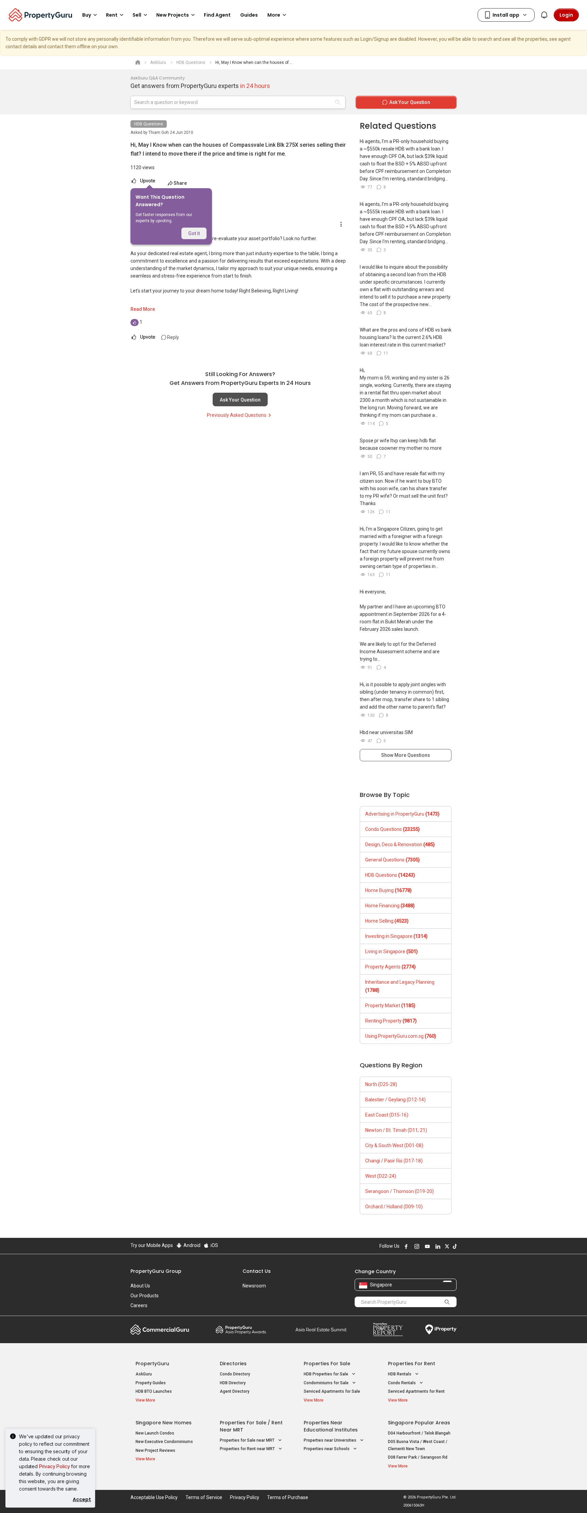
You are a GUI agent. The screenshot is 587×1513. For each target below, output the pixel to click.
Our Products (144, 1295)
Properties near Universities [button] (330, 1440)
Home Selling (387, 921)
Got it (194, 233)
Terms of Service (203, 1497)
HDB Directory (233, 1383)
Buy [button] (86, 15)
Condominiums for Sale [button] (327, 1383)
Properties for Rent (411, 1363)
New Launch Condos (155, 1433)
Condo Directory (235, 1374)
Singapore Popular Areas (419, 1422)
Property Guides (151, 1383)
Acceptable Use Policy (154, 1497)
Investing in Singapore (396, 936)
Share (180, 183)
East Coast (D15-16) (386, 1115)
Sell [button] (136, 15)
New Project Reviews (155, 1450)
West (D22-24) (380, 1176)
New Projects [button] (172, 15)
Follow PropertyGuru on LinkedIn (437, 1246)
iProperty (441, 1329)
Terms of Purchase (287, 1497)
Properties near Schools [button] (327, 1448)
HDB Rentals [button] (400, 1374)
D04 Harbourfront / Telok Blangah (419, 1433)
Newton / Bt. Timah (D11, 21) (396, 1130)
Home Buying (388, 890)
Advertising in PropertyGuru (402, 814)
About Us (140, 1285)
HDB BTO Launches (154, 1391)
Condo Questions (392, 829)
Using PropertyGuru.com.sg (400, 1036)
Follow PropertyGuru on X (446, 1246)
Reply (172, 337)
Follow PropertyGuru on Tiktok (454, 1246)
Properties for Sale (327, 1363)
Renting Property (391, 1021)
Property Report (388, 1329)
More (273, 15)
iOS (214, 1245)
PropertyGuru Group (155, 1271)
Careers (138, 1305)
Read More (142, 309)
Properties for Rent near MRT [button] (248, 1448)
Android (191, 1245)
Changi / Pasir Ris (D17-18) (394, 1160)
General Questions (392, 859)
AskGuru (144, 1374)
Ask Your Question (240, 400)
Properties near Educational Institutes (331, 1426)
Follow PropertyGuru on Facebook (405, 1246)
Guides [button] (249, 15)
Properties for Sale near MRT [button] (247, 1440)
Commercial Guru (159, 1329)
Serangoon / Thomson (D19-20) (399, 1191)
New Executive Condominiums (164, 1441)
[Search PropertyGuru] (447, 1302)
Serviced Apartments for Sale (332, 1391)
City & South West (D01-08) (394, 1145)
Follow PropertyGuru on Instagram (416, 1246)
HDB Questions (148, 124)
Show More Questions (405, 755)
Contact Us (257, 1271)
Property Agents (390, 966)
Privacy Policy (54, 1466)
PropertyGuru (152, 1363)
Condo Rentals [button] (402, 1383)
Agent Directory (234, 1391)
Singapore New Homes (164, 1422)
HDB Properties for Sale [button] (326, 1374)
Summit (321, 1329)
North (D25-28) (381, 1084)
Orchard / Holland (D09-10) (394, 1206)
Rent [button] (112, 15)
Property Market (390, 1005)
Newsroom (254, 1285)
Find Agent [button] (217, 15)
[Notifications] (544, 15)
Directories (233, 1363)
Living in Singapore (391, 951)
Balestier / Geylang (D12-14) (395, 1099)
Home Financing (390, 905)
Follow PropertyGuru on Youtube (426, 1246)
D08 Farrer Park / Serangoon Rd (417, 1457)
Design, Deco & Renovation (400, 844)
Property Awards (241, 1329)
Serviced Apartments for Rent (416, 1391)
